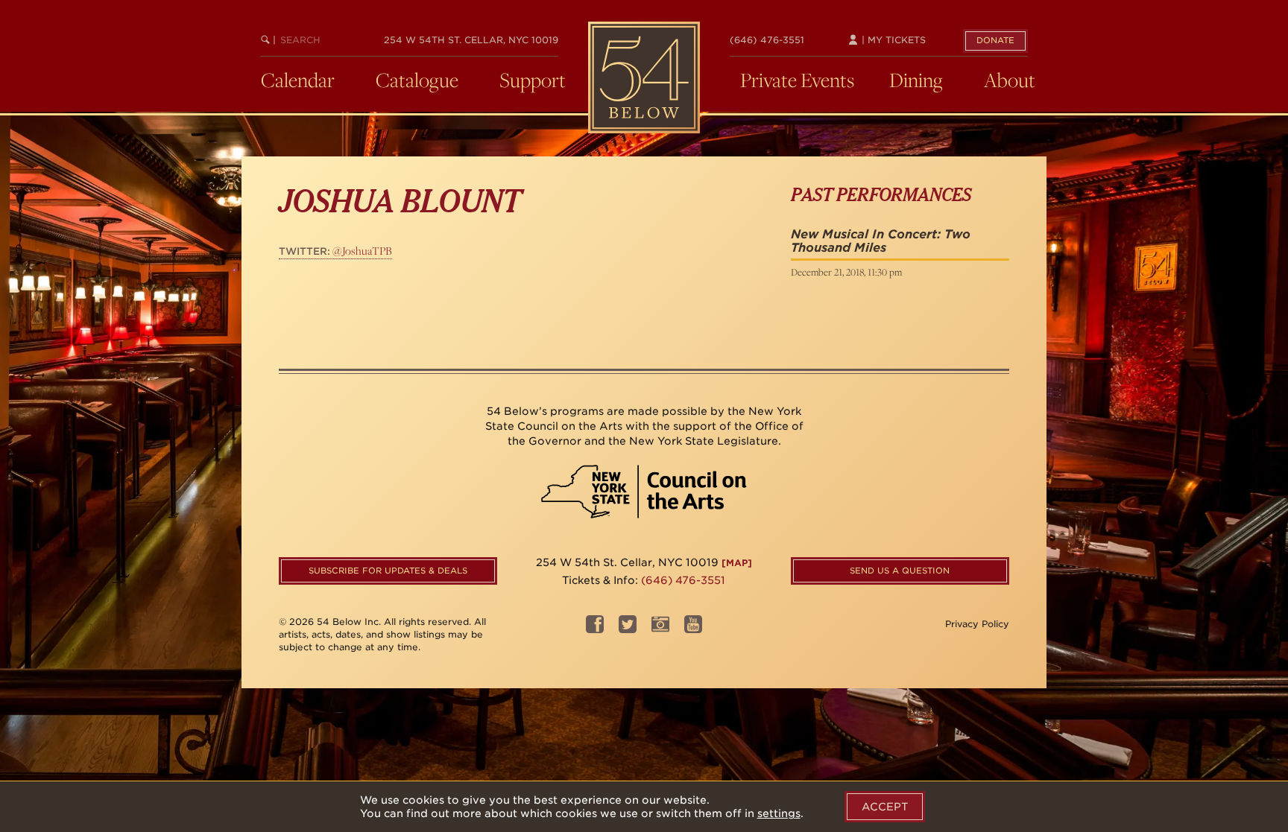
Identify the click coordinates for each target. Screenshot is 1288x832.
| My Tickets (892, 39)
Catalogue (417, 79)
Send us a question (900, 570)
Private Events (797, 79)
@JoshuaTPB (335, 250)
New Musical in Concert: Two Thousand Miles (880, 241)
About (1009, 79)
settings (779, 813)
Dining (916, 79)
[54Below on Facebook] (595, 629)
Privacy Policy (977, 623)
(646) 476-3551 (767, 39)
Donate (995, 40)
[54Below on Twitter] (628, 629)
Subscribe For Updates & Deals (388, 570)
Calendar (298, 79)
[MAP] (737, 562)
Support (532, 79)
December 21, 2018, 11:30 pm (846, 272)
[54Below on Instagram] (660, 629)
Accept (885, 807)
